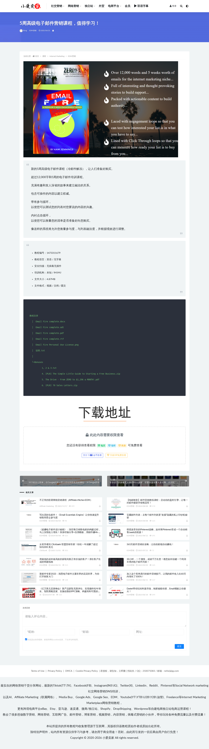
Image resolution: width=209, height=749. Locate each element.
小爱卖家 (108, 737)
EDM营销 (32, 30)
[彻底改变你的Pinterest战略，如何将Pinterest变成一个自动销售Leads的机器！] (116, 533)
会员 (127, 6)
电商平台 (113, 6)
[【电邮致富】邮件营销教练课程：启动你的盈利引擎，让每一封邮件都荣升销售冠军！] (116, 504)
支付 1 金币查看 (92, 455)
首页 (37, 56)
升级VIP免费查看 (117, 455)
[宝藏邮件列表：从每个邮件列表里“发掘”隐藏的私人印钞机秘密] (116, 519)
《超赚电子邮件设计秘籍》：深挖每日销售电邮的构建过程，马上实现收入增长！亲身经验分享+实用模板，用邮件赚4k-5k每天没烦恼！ (70, 532)
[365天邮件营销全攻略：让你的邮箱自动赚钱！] (116, 544)
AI (40, 595)
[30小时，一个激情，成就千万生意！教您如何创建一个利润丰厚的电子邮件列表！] (116, 562)
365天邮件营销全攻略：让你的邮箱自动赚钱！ (150, 544)
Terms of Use (37, 671)
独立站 (89, 6)
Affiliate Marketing (46, 506)
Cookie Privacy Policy (87, 671)
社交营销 (56, 6)
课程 (44, 56)
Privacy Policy (55, 671)
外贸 (101, 6)
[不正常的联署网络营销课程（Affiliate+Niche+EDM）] (28, 502)
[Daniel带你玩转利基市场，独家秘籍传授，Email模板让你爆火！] (116, 591)
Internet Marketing (57, 56)
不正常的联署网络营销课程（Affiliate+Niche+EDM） (65, 500)
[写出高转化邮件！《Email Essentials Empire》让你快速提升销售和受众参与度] (28, 515)
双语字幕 (143, 6)
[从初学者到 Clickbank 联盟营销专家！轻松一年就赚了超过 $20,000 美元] (28, 547)
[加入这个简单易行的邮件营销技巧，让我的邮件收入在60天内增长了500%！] (116, 577)
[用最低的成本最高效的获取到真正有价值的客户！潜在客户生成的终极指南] (28, 562)
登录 (174, 6)
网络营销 (73, 6)
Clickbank (43, 550)
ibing (25, 30)
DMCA (68, 671)
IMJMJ (57, 272)
